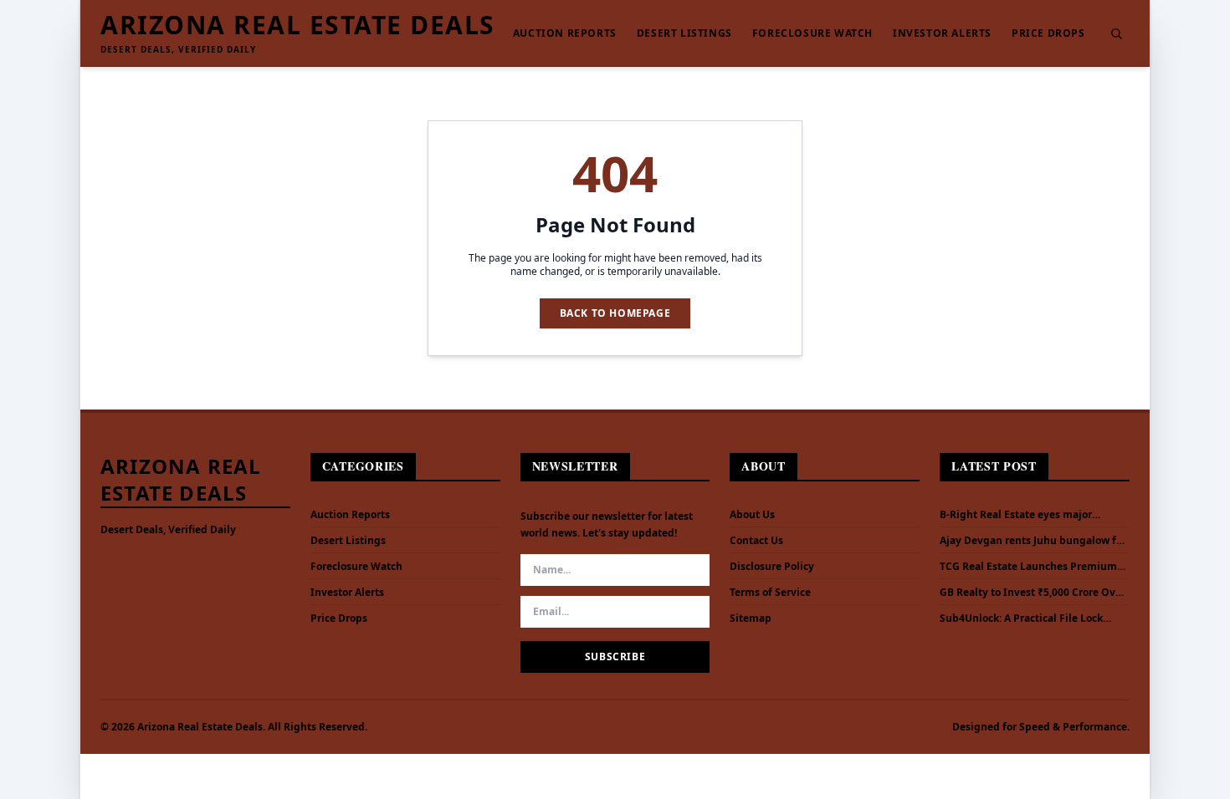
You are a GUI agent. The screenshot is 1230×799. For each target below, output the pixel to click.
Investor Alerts (942, 33)
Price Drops (1048, 33)
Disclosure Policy (772, 566)
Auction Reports (565, 33)
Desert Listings (684, 33)
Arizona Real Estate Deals (297, 25)
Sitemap (750, 618)
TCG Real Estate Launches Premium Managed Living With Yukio (1028, 566)
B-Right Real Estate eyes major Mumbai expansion (1016, 515)
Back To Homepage (615, 313)
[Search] (1116, 33)
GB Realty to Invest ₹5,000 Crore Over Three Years (1032, 592)
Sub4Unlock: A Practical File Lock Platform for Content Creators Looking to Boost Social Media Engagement (1021, 618)
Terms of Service (770, 592)
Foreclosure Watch (812, 33)
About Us (752, 514)
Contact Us (756, 540)
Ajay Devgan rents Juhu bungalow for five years (1033, 540)
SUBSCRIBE (615, 656)
